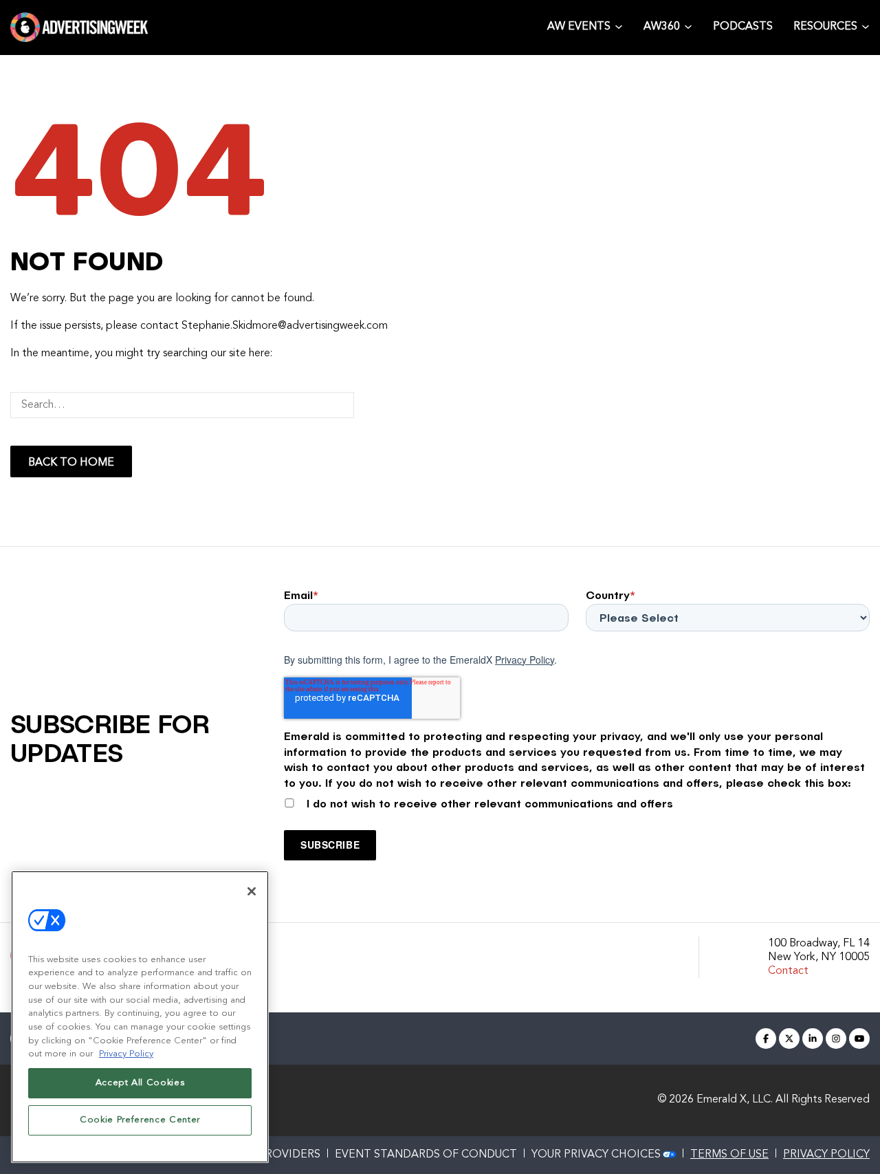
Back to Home (71, 462)
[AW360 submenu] (688, 26)
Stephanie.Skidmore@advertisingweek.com (285, 325)
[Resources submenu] (865, 26)
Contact (788, 971)
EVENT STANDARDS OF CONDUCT (426, 1154)
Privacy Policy (524, 659)
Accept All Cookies (140, 1082)
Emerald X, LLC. (734, 1099)
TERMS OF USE (729, 1154)
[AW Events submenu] (619, 26)
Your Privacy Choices (596, 1154)
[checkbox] (577, 800)
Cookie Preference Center (140, 1120)
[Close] (251, 891)
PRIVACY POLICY (826, 1154)
